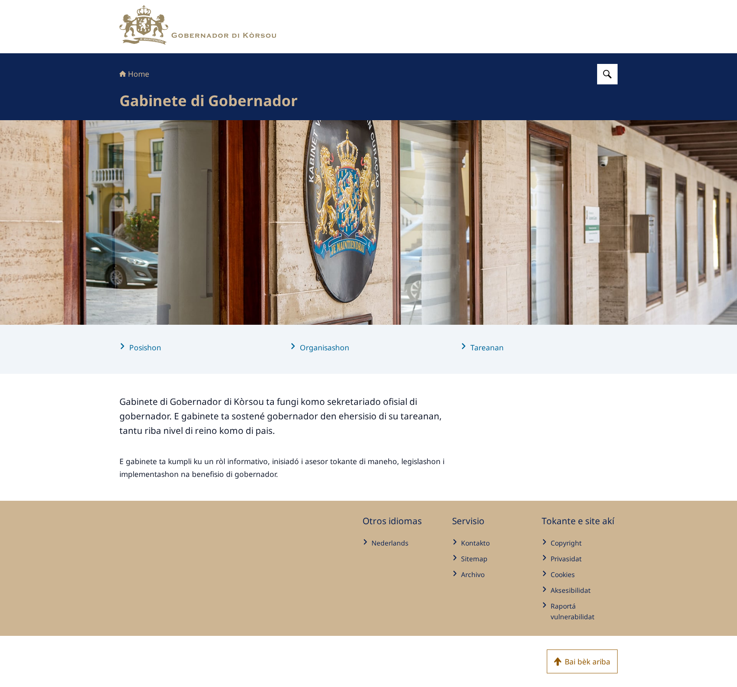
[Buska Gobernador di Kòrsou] (607, 74)
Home (138, 74)
